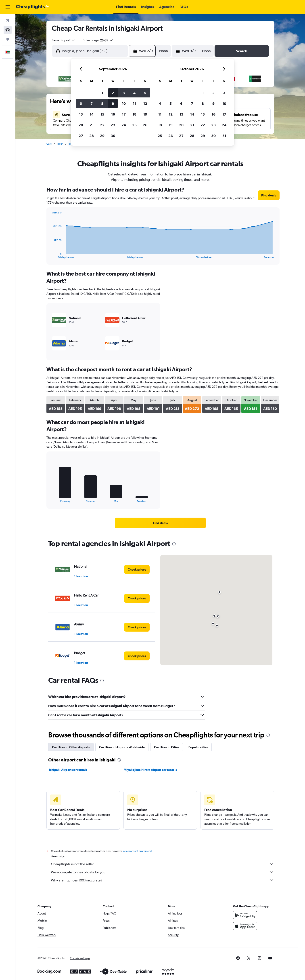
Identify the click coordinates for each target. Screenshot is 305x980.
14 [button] (92, 114)
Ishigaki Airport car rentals (68, 769)
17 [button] (124, 114)
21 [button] (92, 125)
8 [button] (102, 103)
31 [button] (224, 136)
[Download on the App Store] (245, 926)
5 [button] (145, 93)
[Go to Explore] (7, 39)
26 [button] (145, 125)
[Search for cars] (7, 29)
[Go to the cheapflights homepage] (32, 7)
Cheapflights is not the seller (72, 864)
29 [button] (102, 136)
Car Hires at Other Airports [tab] (71, 747)
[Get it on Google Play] (245, 915)
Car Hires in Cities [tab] (166, 747)
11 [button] (134, 103)
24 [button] (123, 125)
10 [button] (124, 103)
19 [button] (145, 114)
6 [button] (81, 103)
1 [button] (102, 93)
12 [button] (145, 103)
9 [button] (113, 103)
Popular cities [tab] (198, 747)
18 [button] (134, 114)
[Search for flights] (7, 20)
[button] (8, 7)
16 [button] (113, 114)
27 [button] (81, 136)
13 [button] (81, 114)
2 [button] (113, 93)
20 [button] (81, 125)
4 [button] (134, 93)
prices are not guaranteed (137, 851)
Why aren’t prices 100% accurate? (76, 880)
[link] (269, 195)
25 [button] (134, 125)
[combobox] (63, 40)
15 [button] (102, 114)
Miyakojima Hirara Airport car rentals (150, 769)
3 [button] (124, 93)
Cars (49, 143)
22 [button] (102, 125)
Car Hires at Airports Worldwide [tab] (122, 747)
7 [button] (91, 103)
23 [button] (113, 125)
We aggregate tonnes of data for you (78, 872)
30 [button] (113, 136)
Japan (60, 143)
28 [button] (91, 136)
